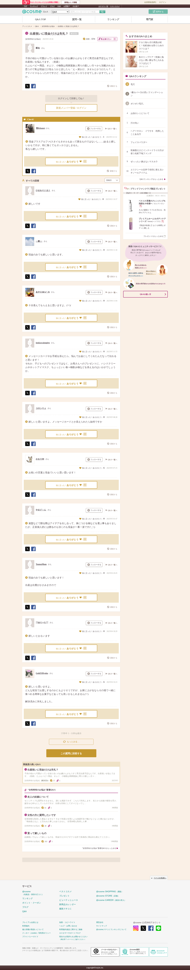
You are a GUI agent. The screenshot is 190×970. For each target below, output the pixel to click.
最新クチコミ (65, 908)
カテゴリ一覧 (103, 6)
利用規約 (25, 926)
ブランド (44, 6)
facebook (150, 928)
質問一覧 (77, 19)
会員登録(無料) (150, 2)
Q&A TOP (40, 19)
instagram (135, 928)
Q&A (59, 6)
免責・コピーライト (67, 922)
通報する (113, 86)
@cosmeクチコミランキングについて (111, 929)
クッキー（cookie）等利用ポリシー (36, 933)
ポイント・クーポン (31, 903)
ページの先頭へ (160, 878)
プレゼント (64, 896)
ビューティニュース (68, 900)
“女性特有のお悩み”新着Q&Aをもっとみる (99, 848)
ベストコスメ (115, 6)
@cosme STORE (107, 896)
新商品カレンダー (67, 904)
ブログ (52, 6)
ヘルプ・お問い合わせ (68, 926)
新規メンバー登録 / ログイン (71, 108)
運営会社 (99, 922)
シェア (33, 329)
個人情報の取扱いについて (33, 929)
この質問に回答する (71, 753)
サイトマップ (101, 926)
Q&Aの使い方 (145, 294)
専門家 (149, 19)
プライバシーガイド (30, 937)
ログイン (162, 2)
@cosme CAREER (111, 900)
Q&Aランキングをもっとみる (151, 179)
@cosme (33, 892)
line (158, 928)
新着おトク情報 (70, 2)
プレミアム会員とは (30, 922)
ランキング (34, 6)
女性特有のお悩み (33, 39)
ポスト (27, 329)
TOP (25, 6)
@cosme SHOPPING (109, 891)
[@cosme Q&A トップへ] (35, 12)
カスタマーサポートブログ (70, 933)
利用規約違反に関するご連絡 (70, 929)
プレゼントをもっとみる (153, 236)
